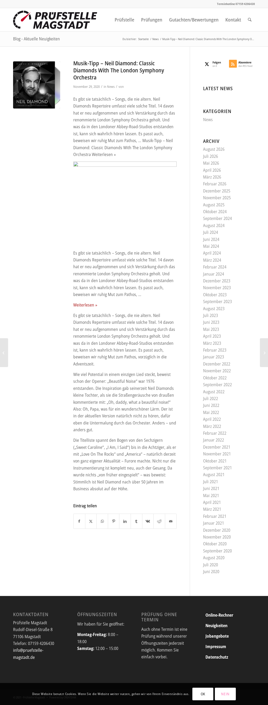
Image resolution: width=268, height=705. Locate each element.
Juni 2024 (211, 239)
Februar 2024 (214, 267)
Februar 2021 (214, 516)
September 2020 (217, 551)
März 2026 (212, 177)
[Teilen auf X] (91, 521)
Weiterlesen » (85, 305)
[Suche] (249, 19)
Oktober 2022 (215, 378)
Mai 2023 (211, 329)
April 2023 (212, 336)
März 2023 (212, 343)
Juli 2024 (210, 232)
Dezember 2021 (216, 447)
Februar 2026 (214, 184)
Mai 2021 (211, 495)
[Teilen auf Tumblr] (136, 521)
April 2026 (212, 170)
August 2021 (214, 474)
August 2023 (214, 308)
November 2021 (217, 454)
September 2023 (217, 301)
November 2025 (217, 198)
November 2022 (217, 371)
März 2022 (212, 426)
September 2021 (217, 468)
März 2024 (212, 260)
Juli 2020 (210, 565)
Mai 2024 (211, 246)
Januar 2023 (213, 357)
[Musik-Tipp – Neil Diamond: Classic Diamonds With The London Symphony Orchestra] (36, 85)
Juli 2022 (210, 398)
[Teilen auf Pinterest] (113, 521)
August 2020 (214, 558)
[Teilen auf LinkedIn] (125, 521)
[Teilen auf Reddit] (159, 521)
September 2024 (217, 218)
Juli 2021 (210, 482)
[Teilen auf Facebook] (79, 521)
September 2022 (217, 385)
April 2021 (212, 502)
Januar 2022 (213, 440)
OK (203, 693)
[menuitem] (124, 19)
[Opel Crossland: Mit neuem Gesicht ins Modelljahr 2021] (4, 352)
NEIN (225, 693)
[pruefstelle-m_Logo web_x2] (55, 19)
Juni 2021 (211, 488)
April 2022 (212, 419)
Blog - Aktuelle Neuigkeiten (36, 39)
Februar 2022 (214, 433)
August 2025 (214, 205)
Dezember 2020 (216, 530)
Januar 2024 (213, 274)
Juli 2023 (210, 315)
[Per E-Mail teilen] (170, 521)
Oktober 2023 (215, 295)
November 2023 (217, 287)
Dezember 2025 (216, 191)
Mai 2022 (211, 412)
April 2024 (212, 253)
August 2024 (214, 225)
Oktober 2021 (215, 461)
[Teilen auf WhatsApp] (102, 521)
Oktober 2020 (215, 544)
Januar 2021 (213, 523)
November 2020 (217, 537)
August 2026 (214, 149)
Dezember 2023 (216, 281)
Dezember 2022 (216, 364)
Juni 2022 (211, 405)
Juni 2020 (211, 571)
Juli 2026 (210, 156)
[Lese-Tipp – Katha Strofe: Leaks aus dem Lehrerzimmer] (264, 352)
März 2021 (212, 509)
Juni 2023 (211, 322)
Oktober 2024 (215, 211)
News (111, 86)
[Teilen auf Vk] (148, 521)
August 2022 (214, 392)
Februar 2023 (214, 350)
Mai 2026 (211, 163)
